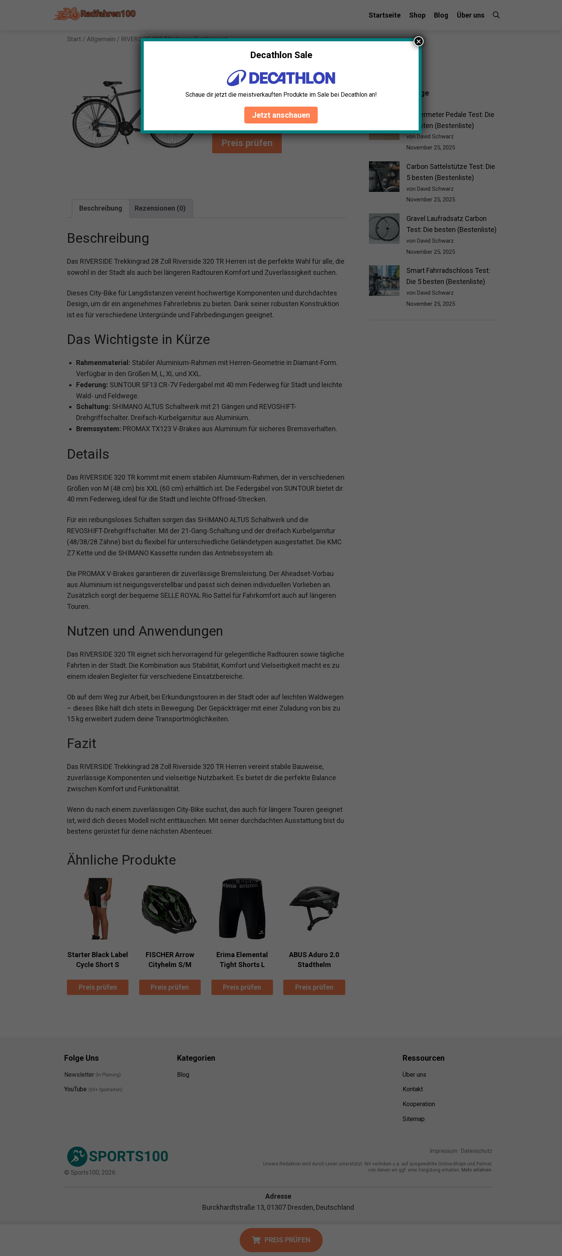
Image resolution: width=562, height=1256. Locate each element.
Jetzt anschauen (281, 115)
